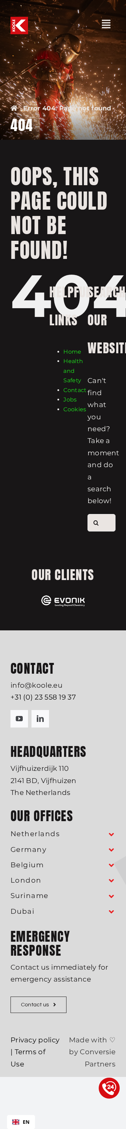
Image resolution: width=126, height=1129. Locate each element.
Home (72, 351)
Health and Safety (73, 371)
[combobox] (21, 1122)
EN (26, 1122)
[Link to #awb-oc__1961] (106, 24)
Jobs (70, 399)
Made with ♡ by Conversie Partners (92, 1052)
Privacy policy (34, 1040)
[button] (62, 834)
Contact (74, 390)
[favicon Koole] (19, 20)
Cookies (74, 409)
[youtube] (19, 719)
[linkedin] (40, 719)
